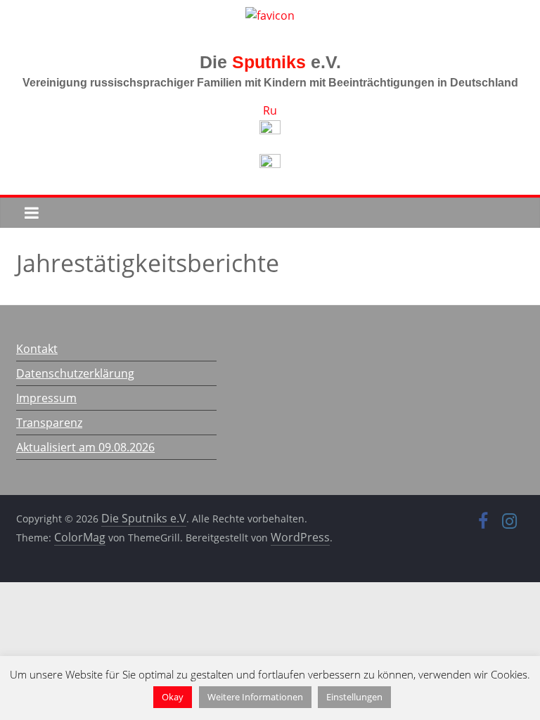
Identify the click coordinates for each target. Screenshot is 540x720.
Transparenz (49, 422)
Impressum (46, 398)
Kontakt (37, 348)
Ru (270, 110)
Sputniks (269, 62)
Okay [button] (173, 696)
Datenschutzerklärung (75, 373)
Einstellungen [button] (354, 696)
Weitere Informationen (255, 696)
